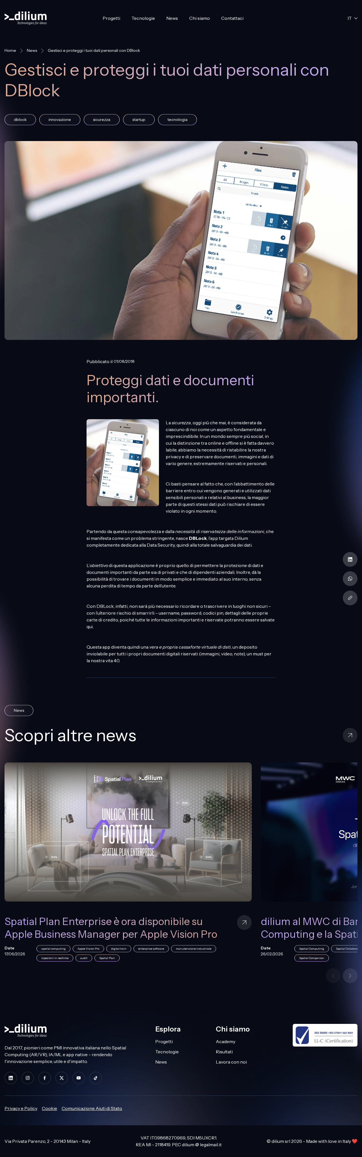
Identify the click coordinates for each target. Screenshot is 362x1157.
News (172, 18)
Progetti (111, 18)
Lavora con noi (231, 1062)
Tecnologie (143, 18)
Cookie (49, 1108)
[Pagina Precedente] (333, 975)
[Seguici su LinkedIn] (11, 1077)
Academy (225, 1041)
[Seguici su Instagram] (27, 1077)
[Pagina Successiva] (350, 975)
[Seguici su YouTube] (78, 1077)
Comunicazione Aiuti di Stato (92, 1108)
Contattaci (232, 18)
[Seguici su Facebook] (44, 1077)
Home (10, 50)
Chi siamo (199, 18)
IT (350, 18)
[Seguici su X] (61, 1077)
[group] (181, 865)
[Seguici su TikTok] (95, 1077)
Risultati (224, 1051)
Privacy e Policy (21, 1108)
